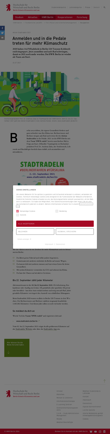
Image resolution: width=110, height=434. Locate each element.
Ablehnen (22, 231)
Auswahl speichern (67, 231)
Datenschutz (60, 244)
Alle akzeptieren (26, 223)
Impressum (49, 244)
